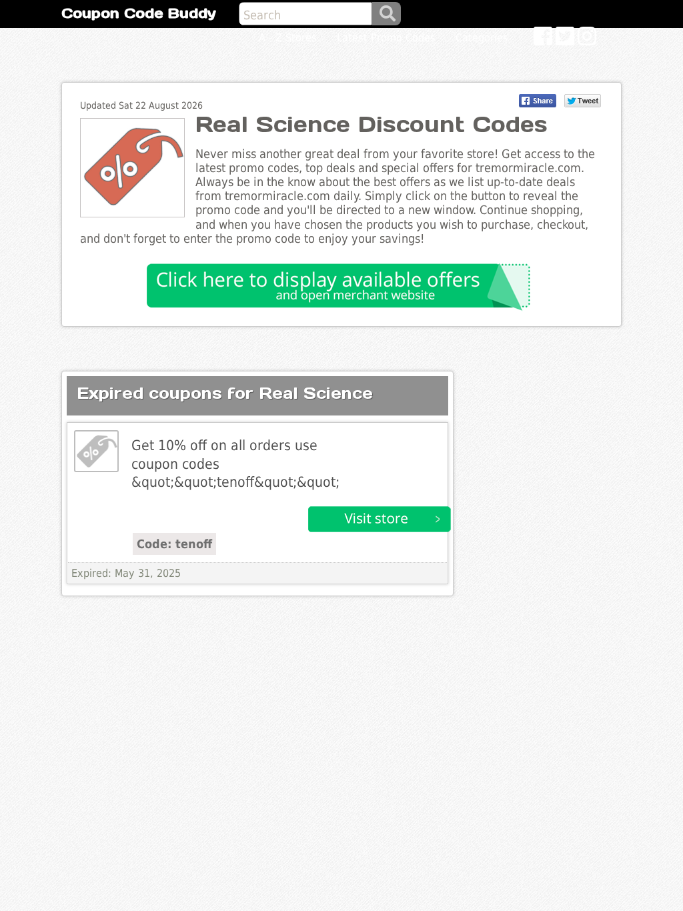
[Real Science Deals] (96, 451)
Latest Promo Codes (386, 37)
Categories (482, 37)
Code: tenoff (174, 544)
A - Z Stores (288, 37)
